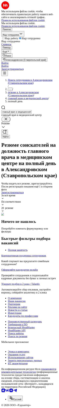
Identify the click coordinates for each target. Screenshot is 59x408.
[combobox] (16, 112)
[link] (6, 55)
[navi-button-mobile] (4, 73)
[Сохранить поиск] (4, 132)
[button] (5, 63)
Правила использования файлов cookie (23, 26)
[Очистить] (5, 119)
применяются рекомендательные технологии (28, 370)
